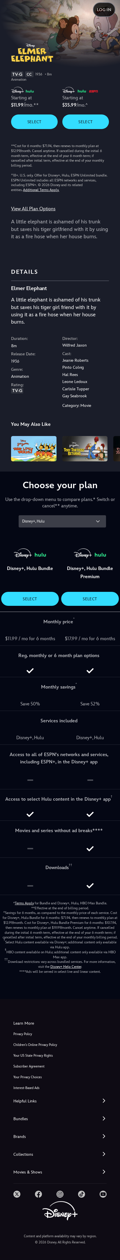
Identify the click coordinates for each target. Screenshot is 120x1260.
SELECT (34, 121)
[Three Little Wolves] (33, 448)
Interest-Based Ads (26, 1088)
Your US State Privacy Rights (33, 1056)
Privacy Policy (22, 1034)
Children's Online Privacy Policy (35, 1045)
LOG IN (104, 9)
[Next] (110, 448)
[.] (16, 1194)
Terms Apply (24, 903)
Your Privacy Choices (27, 1077)
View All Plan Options (33, 208)
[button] (60, 1101)
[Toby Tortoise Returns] (84, 448)
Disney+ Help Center (65, 967)
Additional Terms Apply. (41, 190)
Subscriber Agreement (29, 1066)
